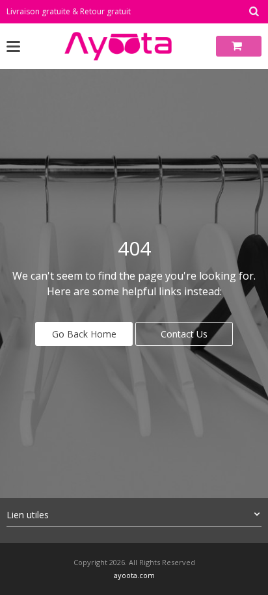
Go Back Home (84, 334)
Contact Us (184, 334)
